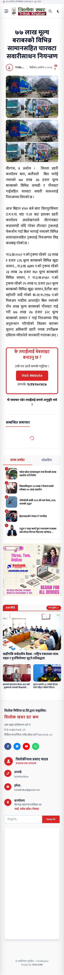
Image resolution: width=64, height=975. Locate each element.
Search (50, 819)
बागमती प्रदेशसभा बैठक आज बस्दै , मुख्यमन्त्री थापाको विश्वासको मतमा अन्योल (16, 687)
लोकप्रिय (46, 460)
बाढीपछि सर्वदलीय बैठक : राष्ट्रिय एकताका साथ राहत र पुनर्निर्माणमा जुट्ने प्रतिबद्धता (30, 656)
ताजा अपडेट (17, 460)
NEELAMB (37, 965)
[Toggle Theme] (58, 11)
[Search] (50, 11)
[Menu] (6, 11)
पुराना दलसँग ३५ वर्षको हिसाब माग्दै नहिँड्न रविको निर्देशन (45, 686)
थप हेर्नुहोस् (53, 607)
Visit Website (32, 376)
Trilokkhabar (42, 961)
